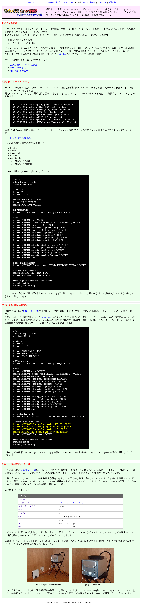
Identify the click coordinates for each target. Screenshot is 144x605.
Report (85, 2)
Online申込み (48, 2)
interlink (62, 54)
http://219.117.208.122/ (20, 138)
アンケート (102, 2)
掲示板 (93, 2)
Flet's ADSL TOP (34, 2)
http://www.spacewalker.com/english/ (72, 503)
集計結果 (112, 2)
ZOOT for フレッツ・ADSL (23, 65)
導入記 (58, 2)
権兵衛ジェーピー (19, 70)
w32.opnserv (47, 317)
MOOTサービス (18, 68)
